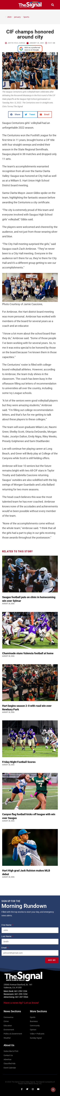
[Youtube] (38, 1089)
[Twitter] (27, 1089)
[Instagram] (33, 1089)
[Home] (4, 17)
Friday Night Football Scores (19, 761)
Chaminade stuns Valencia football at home (28, 653)
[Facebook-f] (22, 1089)
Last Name (6, 936)
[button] (8, 4)
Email (4, 948)
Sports (26, 17)
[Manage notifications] (53, 1089)
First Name (6, 925)
